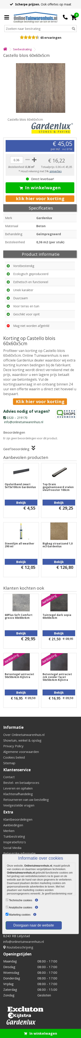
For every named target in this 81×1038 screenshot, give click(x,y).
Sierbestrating (22, 49)
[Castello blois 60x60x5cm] (40, 88)
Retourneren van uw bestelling (26, 799)
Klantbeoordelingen (17, 819)
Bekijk (21, 502)
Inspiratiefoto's (14, 842)
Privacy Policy (13, 746)
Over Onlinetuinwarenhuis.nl (23, 734)
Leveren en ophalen (18, 788)
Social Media (12, 847)
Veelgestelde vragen (18, 805)
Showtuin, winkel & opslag (22, 740)
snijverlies (55, 171)
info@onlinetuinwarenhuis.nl (23, 941)
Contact (9, 777)
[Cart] (74, 17)
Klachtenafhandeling (18, 794)
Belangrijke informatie (19, 853)
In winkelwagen (43, 188)
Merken (8, 830)
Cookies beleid (14, 757)
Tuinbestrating (14, 836)
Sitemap (9, 763)
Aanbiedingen (13, 825)
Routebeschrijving (19, 947)
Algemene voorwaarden (21, 751)
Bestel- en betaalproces (21, 782)
